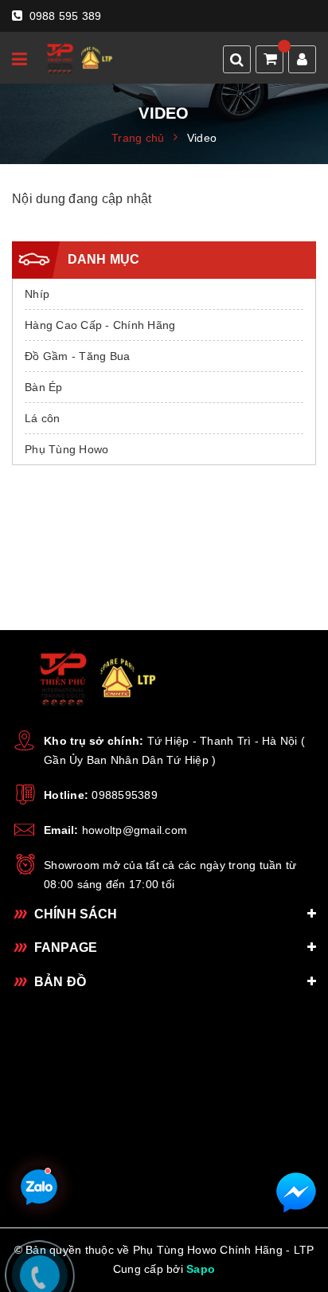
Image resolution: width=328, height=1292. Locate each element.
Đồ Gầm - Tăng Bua (77, 356)
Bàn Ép (44, 387)
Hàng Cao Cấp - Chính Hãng (100, 325)
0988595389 (125, 795)
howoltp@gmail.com (134, 830)
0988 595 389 (63, 16)
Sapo (200, 1269)
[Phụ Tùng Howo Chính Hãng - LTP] (77, 58)
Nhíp (37, 294)
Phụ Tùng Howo (66, 449)
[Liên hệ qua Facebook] (296, 1192)
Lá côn (43, 418)
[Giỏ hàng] (270, 60)
